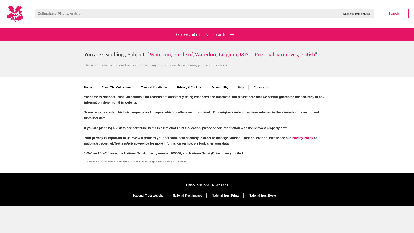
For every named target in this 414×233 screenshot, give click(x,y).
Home (88, 87)
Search (394, 13)
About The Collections (116, 87)
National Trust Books (263, 195)
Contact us (261, 87)
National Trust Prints (225, 195)
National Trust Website (148, 195)
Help (241, 87)
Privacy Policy (302, 138)
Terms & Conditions (154, 87)
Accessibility (219, 87)
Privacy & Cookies (189, 87)
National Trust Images (187, 195)
